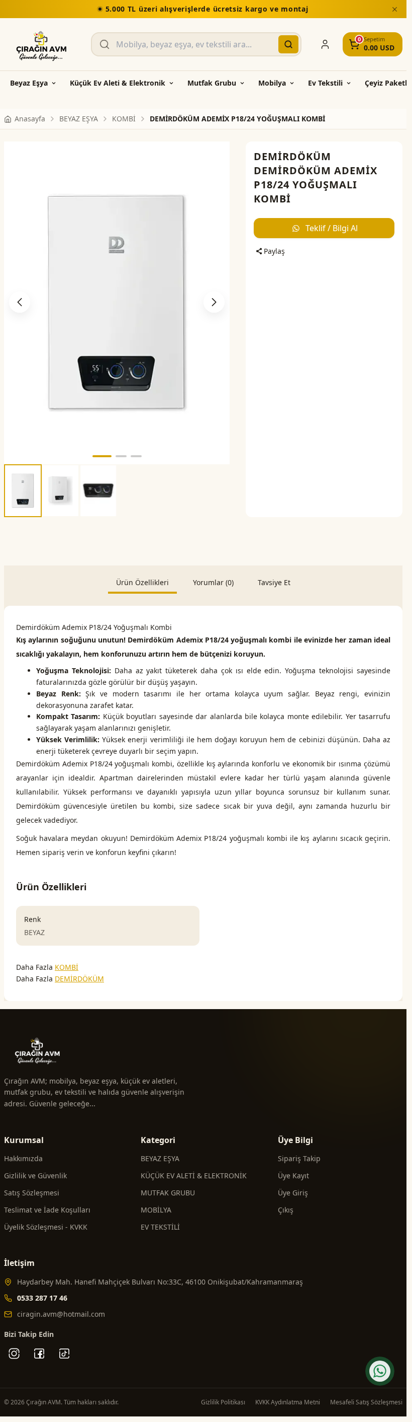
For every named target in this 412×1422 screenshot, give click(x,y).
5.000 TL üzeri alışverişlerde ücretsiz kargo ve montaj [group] (207, 9)
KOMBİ (66, 967)
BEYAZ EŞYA (160, 1158)
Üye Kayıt (293, 1175)
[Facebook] (39, 1353)
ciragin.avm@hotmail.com (61, 1314)
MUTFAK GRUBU (168, 1192)
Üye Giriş (293, 1192)
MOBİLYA (156, 1210)
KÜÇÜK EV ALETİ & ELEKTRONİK (194, 1175)
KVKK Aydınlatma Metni (287, 1402)
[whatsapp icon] (379, 1371)
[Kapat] (394, 9)
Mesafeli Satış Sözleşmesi (366, 1402)
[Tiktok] (64, 1353)
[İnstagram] (14, 1353)
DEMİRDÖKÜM (292, 156)
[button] (102, 456)
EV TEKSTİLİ (160, 1227)
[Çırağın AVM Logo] (41, 44)
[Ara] (288, 44)
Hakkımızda (23, 1158)
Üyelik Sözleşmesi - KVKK (45, 1227)
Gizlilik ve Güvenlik (35, 1175)
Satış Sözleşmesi (31, 1192)
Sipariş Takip (299, 1158)
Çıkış (285, 1210)
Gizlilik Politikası (223, 1402)
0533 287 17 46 (42, 1298)
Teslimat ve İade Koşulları (47, 1210)
